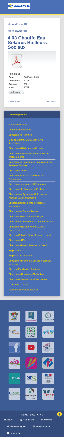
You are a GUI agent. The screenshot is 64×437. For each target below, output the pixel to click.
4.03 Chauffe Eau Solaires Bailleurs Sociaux (27, 42)
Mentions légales (18, 426)
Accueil (9, 419)
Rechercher (15, 433)
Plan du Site (28, 419)
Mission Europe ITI (17, 24)
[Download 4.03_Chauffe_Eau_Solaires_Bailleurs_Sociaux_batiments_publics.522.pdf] (16, 61)
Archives (47, 419)
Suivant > (51, 101)
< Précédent (14, 101)
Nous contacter (43, 426)
